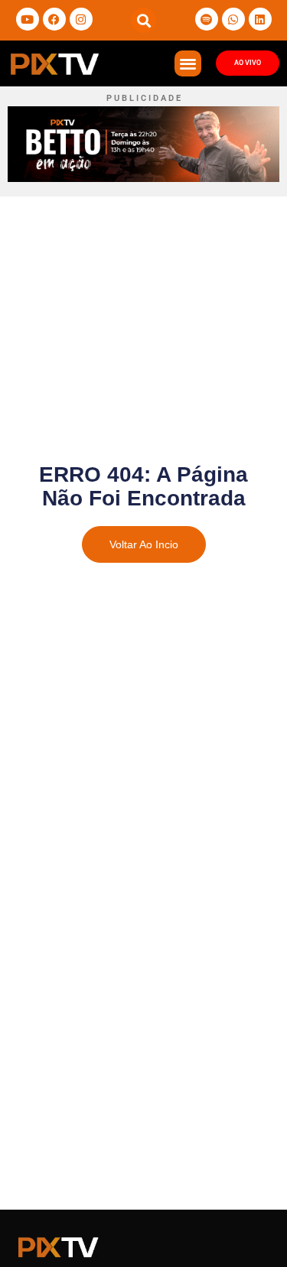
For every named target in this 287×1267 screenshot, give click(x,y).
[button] (143, 20)
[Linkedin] (260, 19)
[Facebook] (54, 19)
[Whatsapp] (233, 19)
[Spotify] (206, 19)
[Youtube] (27, 19)
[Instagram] (81, 19)
